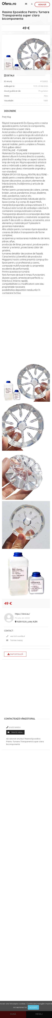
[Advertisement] (26, 326)
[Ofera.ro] (9, 3)
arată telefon (15, 727)
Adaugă (42, 4)
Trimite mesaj (16, 640)
